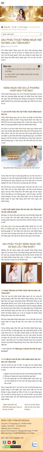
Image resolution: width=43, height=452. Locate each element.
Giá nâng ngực (6, 226)
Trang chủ (6, 27)
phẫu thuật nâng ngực (26, 128)
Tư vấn (14, 27)
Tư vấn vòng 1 (23, 27)
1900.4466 (10, 426)
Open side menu (8, 34)
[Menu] (2, 3)
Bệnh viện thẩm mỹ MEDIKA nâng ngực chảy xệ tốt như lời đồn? (12, 407)
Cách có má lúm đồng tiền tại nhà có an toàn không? (32, 407)
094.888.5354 (21, 426)
